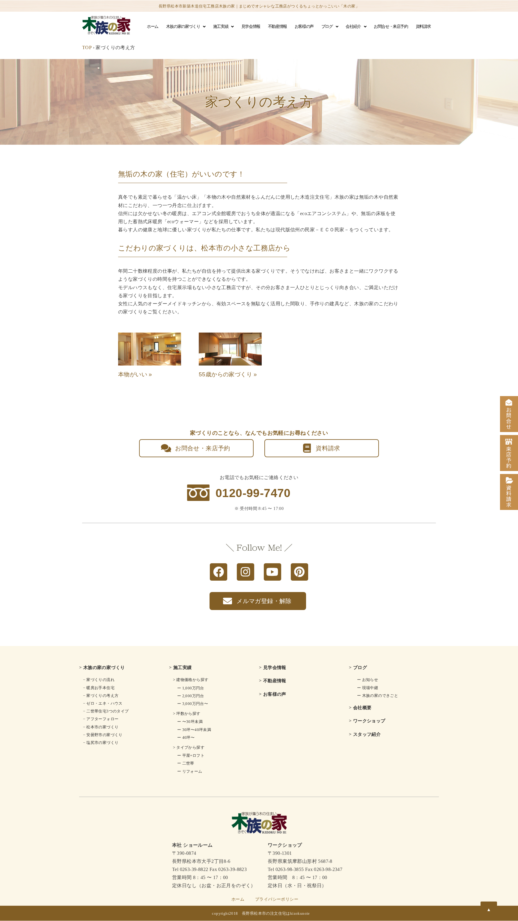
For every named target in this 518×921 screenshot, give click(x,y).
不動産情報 (277, 26)
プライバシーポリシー (276, 899)
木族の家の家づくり (183, 26)
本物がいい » (135, 374)
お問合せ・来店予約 (391, 26)
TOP (86, 47)
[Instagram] (245, 572)
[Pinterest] (299, 572)
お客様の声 (304, 26)
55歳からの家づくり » (228, 374)
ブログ (327, 26)
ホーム (152, 26)
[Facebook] (218, 572)
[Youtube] (272, 572)
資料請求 (423, 26)
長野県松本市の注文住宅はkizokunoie (276, 913)
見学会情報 (250, 26)
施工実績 (220, 26)
